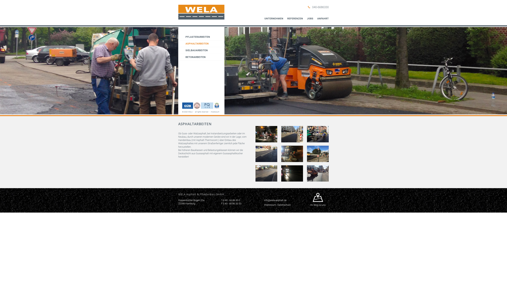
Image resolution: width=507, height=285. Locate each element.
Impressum (270, 204)
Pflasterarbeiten (198, 36)
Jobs (310, 18)
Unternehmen (273, 18)
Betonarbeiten (196, 57)
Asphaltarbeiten (197, 43)
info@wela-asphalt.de (275, 200)
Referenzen (295, 18)
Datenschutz (284, 204)
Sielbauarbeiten (197, 50)
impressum (215, 112)
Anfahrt (323, 18)
